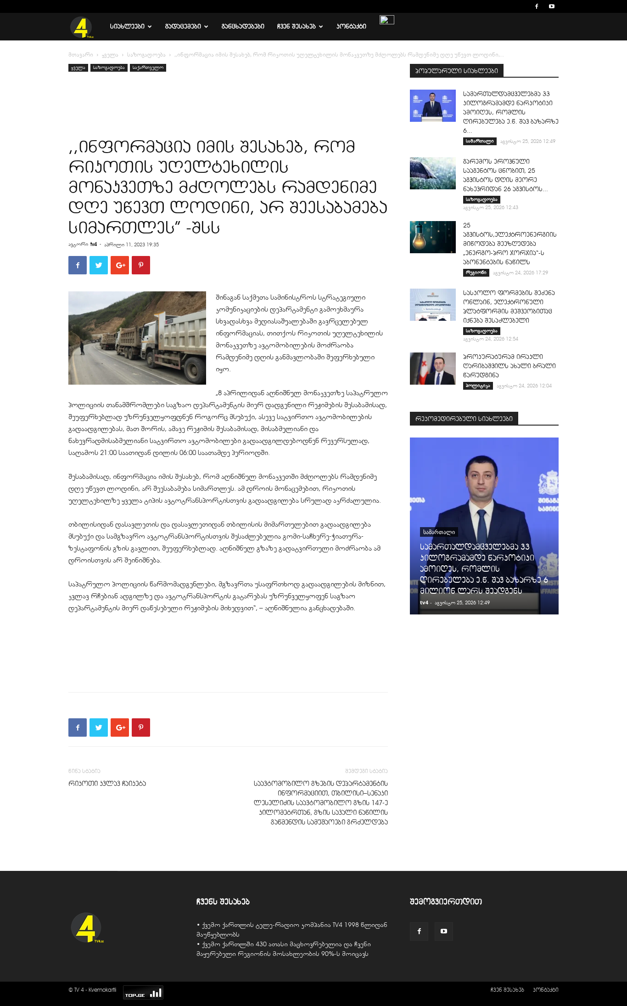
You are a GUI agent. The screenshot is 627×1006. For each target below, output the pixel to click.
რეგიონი (476, 272)
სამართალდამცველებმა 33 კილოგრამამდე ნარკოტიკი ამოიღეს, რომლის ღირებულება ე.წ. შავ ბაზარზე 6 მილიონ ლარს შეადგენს (484, 569)
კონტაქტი (351, 26)
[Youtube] (552, 6)
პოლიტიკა (478, 385)
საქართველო (148, 67)
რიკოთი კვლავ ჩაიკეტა (107, 783)
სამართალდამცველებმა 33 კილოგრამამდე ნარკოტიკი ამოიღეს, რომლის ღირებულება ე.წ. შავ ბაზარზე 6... (511, 112)
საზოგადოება (146, 54)
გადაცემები (183, 26)
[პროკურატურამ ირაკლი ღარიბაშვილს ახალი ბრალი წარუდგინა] (433, 368)
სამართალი (480, 141)
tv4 (93, 244)
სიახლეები (127, 26)
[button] (523, 6)
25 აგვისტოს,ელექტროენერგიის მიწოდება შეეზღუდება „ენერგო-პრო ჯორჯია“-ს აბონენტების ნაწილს (510, 244)
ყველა (110, 54)
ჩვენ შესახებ (296, 26)
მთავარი (80, 54)
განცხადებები (243, 26)
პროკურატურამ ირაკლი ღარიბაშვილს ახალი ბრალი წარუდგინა (509, 366)
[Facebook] (536, 6)
